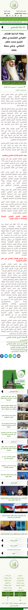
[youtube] (15, 16)
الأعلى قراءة (14, 541)
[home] (27, 18)
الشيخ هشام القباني (18, 347)
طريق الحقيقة (8, 581)
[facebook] (21, 16)
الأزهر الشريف (20, 590)
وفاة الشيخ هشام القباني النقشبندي (16, 339)
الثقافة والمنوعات (8, 590)
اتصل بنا (8, 595)
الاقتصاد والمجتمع (20, 585)
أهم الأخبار (14, 483)
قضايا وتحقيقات (7, 585)
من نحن (20, 593)
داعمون (20, 588)
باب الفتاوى (7, 583)
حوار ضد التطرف (20, 583)
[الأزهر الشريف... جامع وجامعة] (14, 379)
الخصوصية (20, 595)
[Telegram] (14, 356)
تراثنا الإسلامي (16, 27)
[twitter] (18, 16)
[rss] (12, 16)
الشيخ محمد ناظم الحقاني (16, 343)
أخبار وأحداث (22, 19)
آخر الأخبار (14, 442)
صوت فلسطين (15, 19)
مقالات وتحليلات (7, 19)
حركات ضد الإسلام (8, 588)
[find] (10, 16)
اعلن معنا (8, 593)
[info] (7, 16)
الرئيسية (20, 576)
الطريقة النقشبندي (18, 351)
